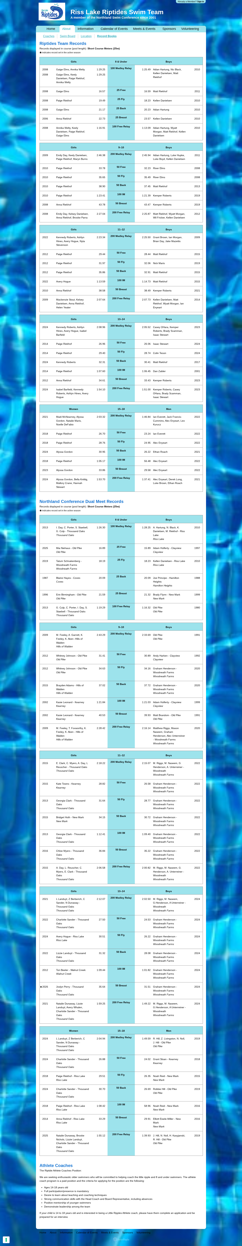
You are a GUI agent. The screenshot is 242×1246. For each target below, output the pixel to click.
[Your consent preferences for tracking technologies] (6, 1239)
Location (86, 36)
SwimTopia (121, 1239)
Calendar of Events (114, 29)
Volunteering (190, 29)
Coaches (48, 36)
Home (51, 29)
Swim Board (67, 36)
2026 (45, 986)
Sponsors (169, 29)
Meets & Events (144, 29)
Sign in (200, 1)
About (66, 29)
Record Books (107, 36)
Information (86, 29)
